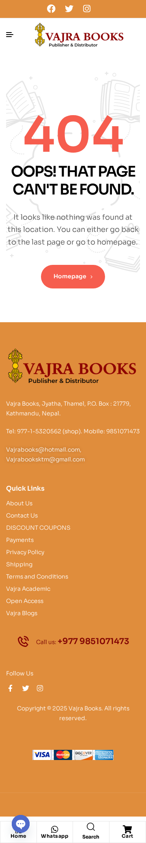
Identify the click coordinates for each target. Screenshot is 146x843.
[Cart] (127, 830)
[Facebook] (51, 8)
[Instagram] (87, 8)
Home (18, 836)
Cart (127, 836)
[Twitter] (69, 8)
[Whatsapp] (55, 830)
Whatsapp (54, 836)
